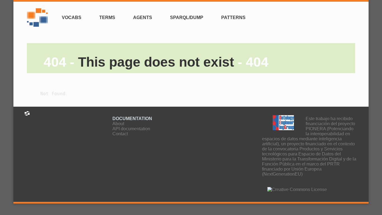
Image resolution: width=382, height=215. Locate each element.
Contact (120, 133)
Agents (142, 17)
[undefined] (39, 21)
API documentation (131, 128)
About (118, 123)
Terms (107, 17)
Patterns (233, 17)
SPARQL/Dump (186, 17)
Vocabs (71, 17)
